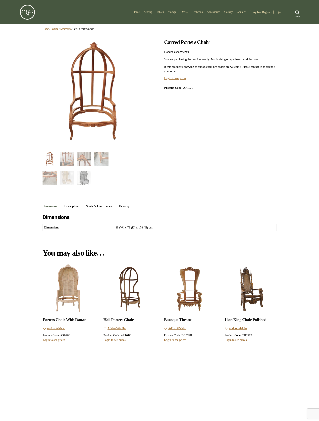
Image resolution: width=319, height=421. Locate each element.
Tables (160, 11)
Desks (184, 11)
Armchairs (65, 28)
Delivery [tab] (124, 206)
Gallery (228, 11)
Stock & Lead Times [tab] (99, 206)
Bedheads (197, 11)
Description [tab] (71, 206)
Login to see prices (175, 78)
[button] (54, 328)
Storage (172, 11)
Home (136, 11)
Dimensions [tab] (50, 206)
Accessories (213, 11)
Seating (148, 11)
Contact (241, 11)
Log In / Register (262, 12)
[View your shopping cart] (280, 12)
